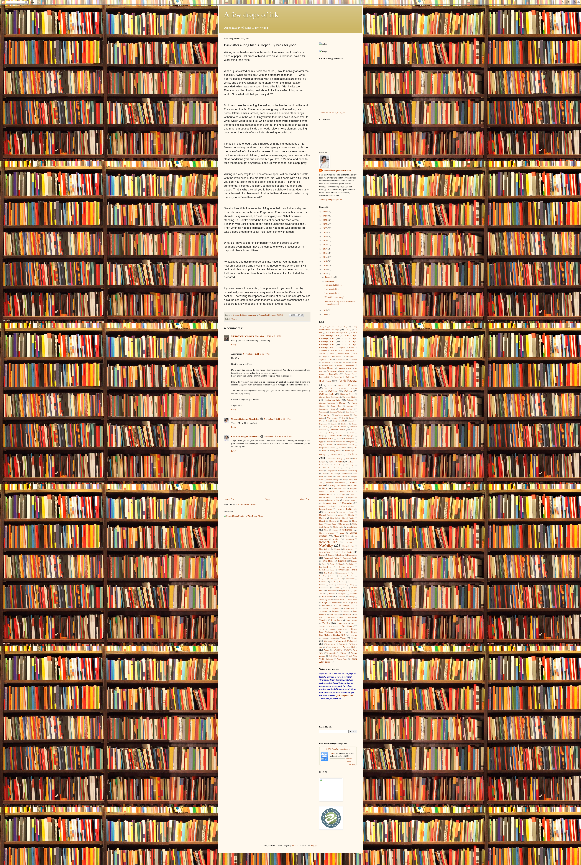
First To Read (336, 461)
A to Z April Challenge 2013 (338, 334)
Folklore (351, 462)
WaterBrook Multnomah (346, 640)
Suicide (325, 608)
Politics (340, 564)
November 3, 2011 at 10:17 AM (256, 353)
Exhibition (342, 447)
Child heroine (341, 388)
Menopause (344, 521)
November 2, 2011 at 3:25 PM (268, 336)
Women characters (332, 647)
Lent (352, 506)
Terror (341, 617)
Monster (335, 530)
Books (330, 385)
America (331, 353)
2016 (325, 252)
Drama (351, 432)
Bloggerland (338, 377)
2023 (325, 224)
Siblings (352, 596)
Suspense (335, 611)
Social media (352, 599)
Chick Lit (328, 388)
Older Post (304, 499)
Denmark (351, 421)
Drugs (321, 435)
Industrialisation (324, 497)
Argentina (322, 359)
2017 (325, 248)
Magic (352, 512)
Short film (353, 593)
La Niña (331, 506)
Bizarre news (332, 371)
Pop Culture (350, 564)
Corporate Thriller (336, 412)
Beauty (339, 365)
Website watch (329, 644)
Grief (344, 479)
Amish (355, 353)
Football (337, 465)
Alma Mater (350, 350)
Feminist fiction (336, 454)
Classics (342, 402)
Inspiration (339, 497)
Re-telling (322, 576)
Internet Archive (333, 500)
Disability (344, 424)
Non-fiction (324, 548)
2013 (325, 265)
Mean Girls (334, 518)
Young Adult (342, 659)
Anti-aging (350, 356)
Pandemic (340, 555)
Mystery (336, 538)
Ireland (345, 500)
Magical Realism (326, 515)
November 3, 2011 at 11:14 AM (277, 418)
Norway (337, 549)
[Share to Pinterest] (302, 315)
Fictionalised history (335, 458)
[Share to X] (296, 315)
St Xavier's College (341, 605)
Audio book (352, 359)
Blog (349, 371)
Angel (325, 356)
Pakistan (322, 555)
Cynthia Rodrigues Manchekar (245, 418)
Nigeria (345, 546)
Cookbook (323, 412)
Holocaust (353, 485)
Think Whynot (351, 620)
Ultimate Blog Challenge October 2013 (338, 634)
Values (324, 638)
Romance (323, 581)
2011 (325, 273)
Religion (322, 579)
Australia (336, 362)
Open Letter (347, 551)
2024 (325, 219)
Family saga (349, 450)
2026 (325, 211)
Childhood (332, 391)
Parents (354, 561)
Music (336, 535)
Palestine (331, 555)
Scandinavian (341, 584)
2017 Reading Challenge (338, 748)
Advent (351, 347)
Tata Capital (347, 614)
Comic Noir (336, 406)
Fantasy (322, 454)
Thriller (326, 623)
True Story (347, 626)
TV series (330, 629)
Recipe (340, 576)
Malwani (341, 515)
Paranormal (352, 554)
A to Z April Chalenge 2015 (336, 332)
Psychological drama (326, 570)
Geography (331, 470)
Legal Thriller (343, 506)
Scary (352, 584)
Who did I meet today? (334, 297)
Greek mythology (333, 479)
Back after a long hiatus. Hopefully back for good (340, 302)
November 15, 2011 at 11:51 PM (278, 436)
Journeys (354, 500)
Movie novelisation (326, 533)
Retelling (331, 579)
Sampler (351, 582)
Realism (332, 576)
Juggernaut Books (330, 503)
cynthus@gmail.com (344, 695)
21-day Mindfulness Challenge (338, 328)
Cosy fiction (350, 412)
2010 (325, 310)
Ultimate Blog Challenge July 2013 (338, 631)
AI (341, 350)
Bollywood (350, 377)
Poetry (324, 564)
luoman (295, 845)
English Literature (326, 444)
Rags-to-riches (342, 573)
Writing (234, 319)
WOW (347, 650)
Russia (341, 582)
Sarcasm (322, 584)
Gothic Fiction (342, 476)
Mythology (350, 539)
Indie (352, 494)
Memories (332, 521)
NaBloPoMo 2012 (328, 542)
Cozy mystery (332, 418)
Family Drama (335, 450)
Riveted (340, 579)
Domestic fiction (339, 426)
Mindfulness (352, 526)
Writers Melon (331, 653)
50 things (348, 330)
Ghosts (324, 473)
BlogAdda (333, 374)
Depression (323, 424)
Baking (354, 362)
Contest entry (346, 408)
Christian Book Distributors (329, 397)
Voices (354, 638)
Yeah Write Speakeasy (337, 656)
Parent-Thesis (327, 560)
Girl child (334, 473)
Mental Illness (331, 524)
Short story (342, 596)
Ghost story (352, 470)
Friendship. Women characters (330, 468)
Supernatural (349, 608)
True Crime (333, 626)
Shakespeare (342, 593)
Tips (352, 623)
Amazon (322, 353)
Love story (342, 512)
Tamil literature (334, 614)
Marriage (322, 518)
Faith (324, 450)
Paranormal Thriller (350, 558)
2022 (325, 228)
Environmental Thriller (345, 444)
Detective (334, 424)
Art (331, 359)
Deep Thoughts (339, 420)
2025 (325, 215)
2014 (325, 261)
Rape (352, 573)
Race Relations (329, 573)
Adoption (341, 347)
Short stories (327, 596)
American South (343, 353)
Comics (350, 406)
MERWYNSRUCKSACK (242, 336)
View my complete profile (330, 199)
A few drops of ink (251, 14)
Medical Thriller (348, 518)
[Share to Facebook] (299, 315)
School (336, 587)
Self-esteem (332, 590)
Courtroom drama (342, 415)
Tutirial (321, 629)
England (351, 441)
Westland (342, 644)
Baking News (327, 365)
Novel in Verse (324, 552)
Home (267, 499)
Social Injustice (325, 599)
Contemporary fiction (327, 409)
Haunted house (340, 482)
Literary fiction (330, 512)
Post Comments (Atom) (246, 504)
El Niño (330, 441)
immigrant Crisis (340, 488)
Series (331, 593)
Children (348, 391)
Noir (352, 546)
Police (332, 564)
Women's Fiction (350, 646)
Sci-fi (345, 587)
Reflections (350, 576)
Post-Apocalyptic (325, 567)
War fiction (328, 641)
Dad (320, 420)
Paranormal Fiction (331, 558)
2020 (325, 236)
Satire (331, 584)
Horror (325, 488)
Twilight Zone (342, 629)
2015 (325, 257)
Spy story (353, 602)
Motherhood (347, 529)
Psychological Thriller (347, 569)
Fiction (352, 454)
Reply (233, 344)
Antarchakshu (336, 356)
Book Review (348, 380)
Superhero (336, 608)
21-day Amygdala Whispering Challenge (333, 327)
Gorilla (330, 476)
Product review (345, 567)
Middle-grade (338, 527)
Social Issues (339, 599)
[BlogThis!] (293, 315)
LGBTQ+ (339, 509)
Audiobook (326, 362)
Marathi (351, 515)
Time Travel (342, 623)
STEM (355, 605)
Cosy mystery (324, 415)
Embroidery (340, 441)
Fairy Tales (353, 447)
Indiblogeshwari (325, 494)
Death (328, 421)
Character (340, 385)
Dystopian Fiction (326, 438)
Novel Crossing (348, 549)
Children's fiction (347, 394)
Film (348, 458)
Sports (345, 602)
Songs (324, 602)
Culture (351, 418)
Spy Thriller (326, 605)
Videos (343, 638)
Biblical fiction (344, 368)
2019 (325, 240)
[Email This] (290, 315)
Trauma (322, 626)
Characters (352, 385)
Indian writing (346, 491)
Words (326, 649)
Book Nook (325, 381)
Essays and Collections (327, 447)
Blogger (313, 845)
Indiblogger (340, 494)
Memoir (322, 521)
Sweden (346, 611)
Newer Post (230, 499)
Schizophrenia (324, 587)
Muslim (347, 536)
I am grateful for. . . (333, 284)
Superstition (323, 611)
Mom (326, 530)
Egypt (321, 441)
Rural (333, 582)
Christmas (350, 400)
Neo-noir (349, 542)
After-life (334, 350)
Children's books (326, 394)
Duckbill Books (335, 435)
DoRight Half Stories (337, 433)
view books (351, 764)
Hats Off (329, 482)
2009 (325, 314)
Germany (341, 470)
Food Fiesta (324, 465)
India (332, 491)
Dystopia (350, 435)
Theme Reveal (337, 620)
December (329, 277)
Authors (346, 362)
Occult (336, 552)
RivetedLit (350, 578)
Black (342, 371)
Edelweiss (348, 438)
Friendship (349, 465)
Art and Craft (340, 359)
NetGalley (326, 545)
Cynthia (332, 753)
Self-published (344, 590)
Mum (342, 533)
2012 (325, 269)
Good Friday (345, 473)
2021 (325, 232)
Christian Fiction (349, 396)
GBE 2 (346, 468)
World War (338, 650)
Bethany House (326, 368)
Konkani (322, 506)
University (353, 635)
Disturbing (325, 427)
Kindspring (347, 503)
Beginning (350, 365)
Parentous (342, 560)
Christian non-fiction (332, 399)
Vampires (333, 638)
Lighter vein (351, 509)
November (330, 281)
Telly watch (331, 617)
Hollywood (342, 485)
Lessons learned (325, 509)
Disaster (354, 424)
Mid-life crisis (344, 524)
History (332, 485)
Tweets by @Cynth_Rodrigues (332, 112)
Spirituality (336, 602)
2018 (325, 244)
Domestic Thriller (337, 429)
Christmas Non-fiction (327, 403)
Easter (339, 438)
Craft (343, 418)
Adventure (323, 350)
